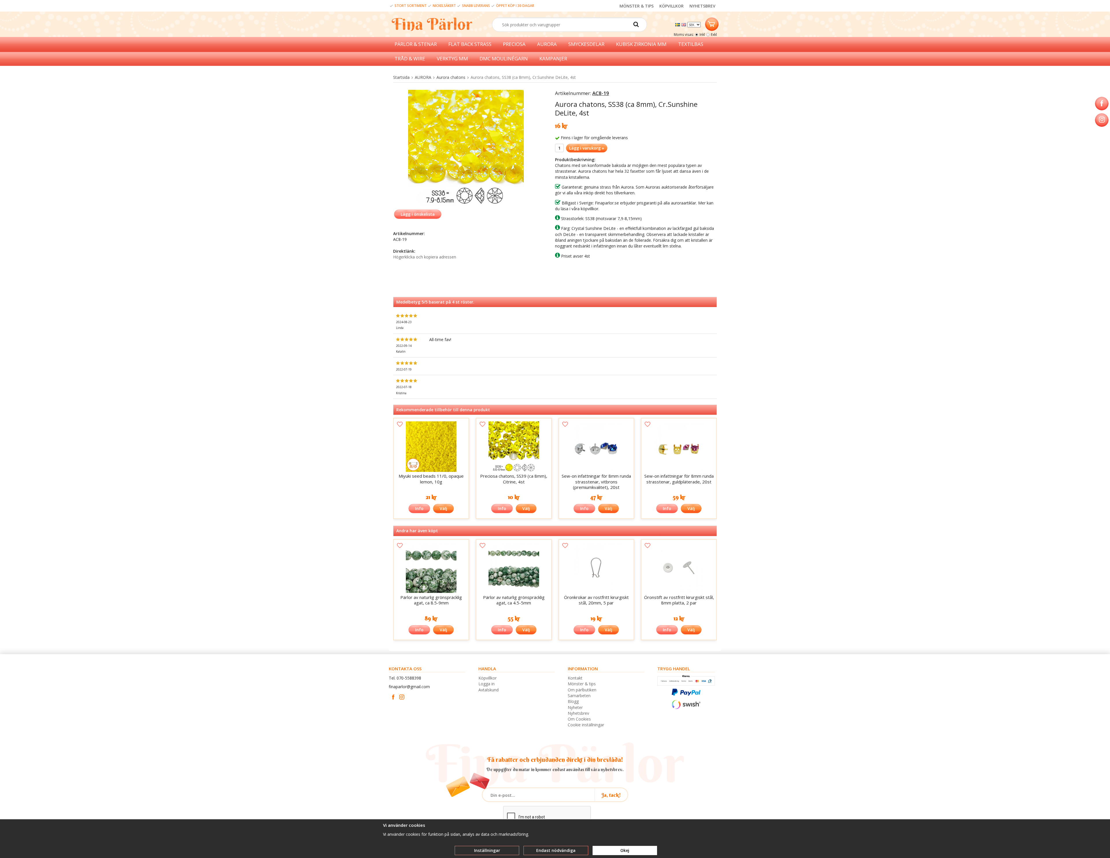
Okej (624, 850)
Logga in (486, 683)
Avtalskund (488, 690)
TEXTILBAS (690, 44)
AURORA (547, 44)
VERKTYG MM (452, 58)
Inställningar (487, 850)
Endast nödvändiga (556, 850)
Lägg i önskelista (418, 214)
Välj (443, 508)
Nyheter (575, 707)
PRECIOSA (514, 44)
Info (419, 508)
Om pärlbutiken (582, 690)
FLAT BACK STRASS (469, 44)
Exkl (714, 34)
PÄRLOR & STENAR (416, 44)
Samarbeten (579, 695)
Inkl (702, 34)
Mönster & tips (582, 683)
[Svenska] (678, 24)
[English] (684, 24)
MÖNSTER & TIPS (636, 6)
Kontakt (575, 678)
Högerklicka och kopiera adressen (424, 257)
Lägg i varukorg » (586, 148)
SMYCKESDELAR (586, 44)
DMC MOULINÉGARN (504, 58)
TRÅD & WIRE (410, 58)
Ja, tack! (611, 795)
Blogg (573, 701)
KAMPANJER (553, 58)
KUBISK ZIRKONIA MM (641, 44)
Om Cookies (579, 719)
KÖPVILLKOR (671, 6)
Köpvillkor (487, 678)
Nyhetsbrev (578, 713)
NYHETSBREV (702, 6)
